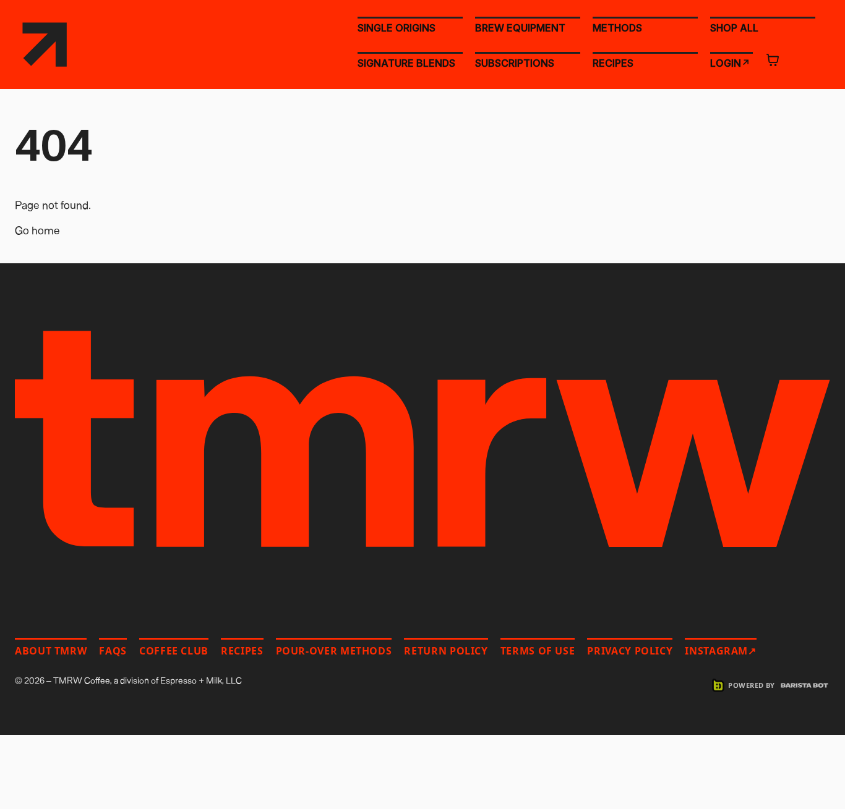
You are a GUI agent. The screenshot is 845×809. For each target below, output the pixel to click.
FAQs (113, 651)
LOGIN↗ (730, 62)
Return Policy (445, 651)
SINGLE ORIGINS (396, 28)
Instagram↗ (720, 651)
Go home (37, 230)
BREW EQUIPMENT (520, 28)
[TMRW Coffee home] (44, 44)
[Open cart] (772, 60)
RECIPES (613, 63)
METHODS (617, 28)
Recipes (242, 651)
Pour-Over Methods (334, 651)
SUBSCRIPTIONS (514, 63)
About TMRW (51, 651)
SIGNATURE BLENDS (406, 63)
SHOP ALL (734, 27)
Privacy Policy (629, 651)
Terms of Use (537, 651)
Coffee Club (173, 651)
